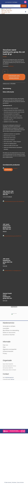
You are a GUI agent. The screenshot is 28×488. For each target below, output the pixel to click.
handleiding (11, 66)
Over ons (5, 345)
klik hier (12, 379)
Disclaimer (14, 482)
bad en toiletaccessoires (8, 155)
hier (15, 154)
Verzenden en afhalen (9, 326)
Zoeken (23, 6)
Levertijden (6, 328)
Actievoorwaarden (8, 351)
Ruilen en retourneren (9, 332)
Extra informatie (8, 92)
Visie (4, 347)
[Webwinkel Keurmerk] (14, 431)
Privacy (5, 353)
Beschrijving (7, 88)
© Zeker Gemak (7, 482)
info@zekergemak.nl (9, 377)
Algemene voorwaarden (9, 349)
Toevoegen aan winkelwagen (14, 77)
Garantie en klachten (9, 334)
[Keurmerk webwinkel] (25, 2)
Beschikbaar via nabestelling (11, 330)
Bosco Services (20, 482)
